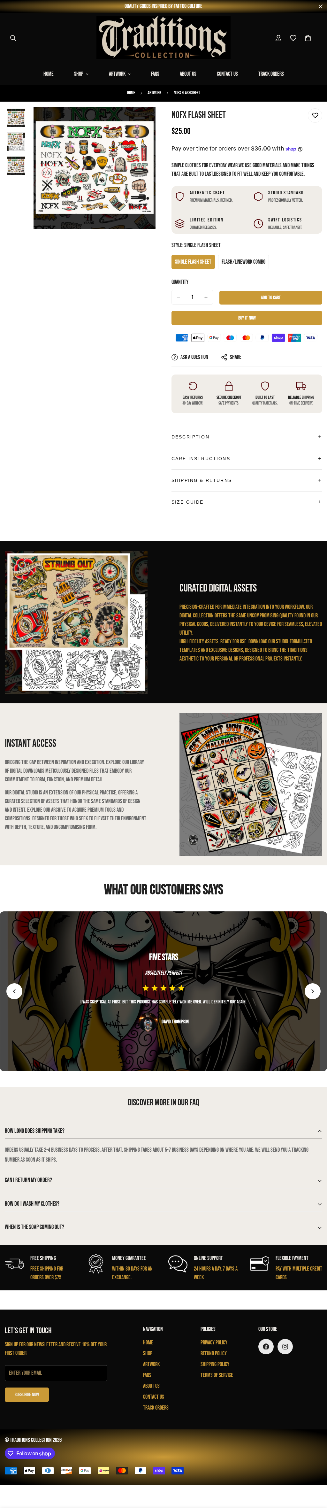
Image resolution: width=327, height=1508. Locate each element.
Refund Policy (214, 1353)
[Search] (13, 38)
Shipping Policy (215, 1364)
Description (190, 436)
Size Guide (187, 502)
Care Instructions (200, 458)
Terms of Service (217, 1375)
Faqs (155, 74)
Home (48, 74)
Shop (78, 74)
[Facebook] (266, 1346)
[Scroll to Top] (314, 1473)
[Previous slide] (14, 991)
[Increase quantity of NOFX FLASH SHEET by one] (206, 297)
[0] (307, 38)
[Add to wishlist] (315, 115)
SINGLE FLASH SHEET (195, 264)
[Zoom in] (142, 120)
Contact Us (227, 74)
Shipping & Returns (201, 480)
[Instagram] (285, 1346)
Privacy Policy (214, 1342)
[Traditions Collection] (163, 38)
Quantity (179, 282)
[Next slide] (313, 991)
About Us (188, 74)
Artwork (117, 74)
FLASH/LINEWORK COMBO (244, 264)
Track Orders (271, 74)
